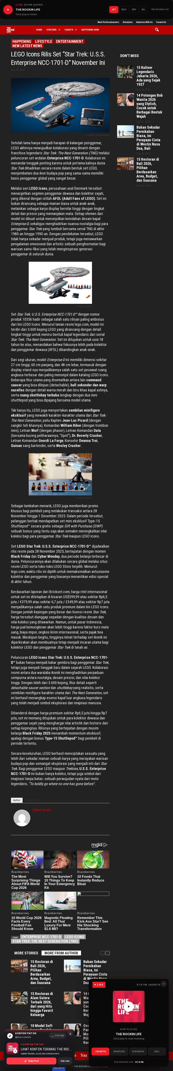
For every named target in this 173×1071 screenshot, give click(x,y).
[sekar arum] (22, 818)
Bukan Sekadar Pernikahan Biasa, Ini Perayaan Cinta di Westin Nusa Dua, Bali (95, 972)
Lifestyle (43, 41)
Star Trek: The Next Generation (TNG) (45, 941)
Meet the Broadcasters (108, 22)
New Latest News (27, 46)
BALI (156, 1051)
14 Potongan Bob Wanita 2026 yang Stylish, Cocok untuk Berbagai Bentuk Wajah (150, 106)
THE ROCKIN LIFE (160, 9)
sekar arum (41, 810)
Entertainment (69, 41)
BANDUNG (119, 1051)
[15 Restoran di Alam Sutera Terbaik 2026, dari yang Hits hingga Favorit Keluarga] (19, 998)
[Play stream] (129, 1007)
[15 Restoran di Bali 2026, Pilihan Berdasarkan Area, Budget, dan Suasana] (19, 966)
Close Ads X (59, 1068)
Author (16, 800)
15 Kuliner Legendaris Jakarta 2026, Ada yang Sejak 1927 (148, 76)
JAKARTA (100, 1051)
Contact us (161, 22)
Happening (21, 41)
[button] (158, 30)
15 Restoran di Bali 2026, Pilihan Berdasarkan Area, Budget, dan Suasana (41, 972)
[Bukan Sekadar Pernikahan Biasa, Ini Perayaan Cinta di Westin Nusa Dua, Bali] (72, 966)
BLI (143, 9)
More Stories (26, 953)
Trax (83, 1055)
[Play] (8, 9)
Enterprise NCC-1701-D (41, 937)
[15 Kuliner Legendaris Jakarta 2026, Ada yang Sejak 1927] (125, 71)
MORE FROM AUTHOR (61, 953)
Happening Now (90, 29)
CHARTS (69, 29)
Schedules (128, 22)
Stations (51, 29)
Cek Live (65, 1061)
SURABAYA (138, 1051)
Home (39, 29)
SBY (134, 9)
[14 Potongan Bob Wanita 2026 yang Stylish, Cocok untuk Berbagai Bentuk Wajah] (72, 998)
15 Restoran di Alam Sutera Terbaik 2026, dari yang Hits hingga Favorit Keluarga (41, 1004)
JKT (114, 9)
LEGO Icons (74, 937)
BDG (124, 9)
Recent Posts (33, 800)
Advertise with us (144, 22)
